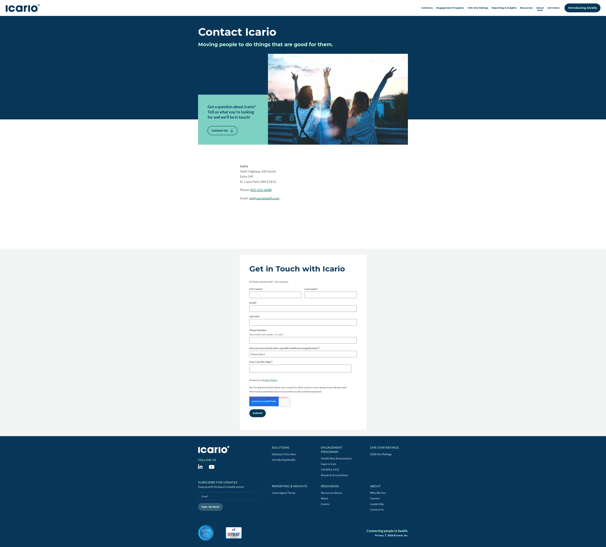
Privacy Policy (269, 380)
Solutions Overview (284, 454)
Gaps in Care (328, 464)
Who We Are (378, 492)
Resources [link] (526, 7)
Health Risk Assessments (336, 458)
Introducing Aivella (582, 8)
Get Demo (553, 7)
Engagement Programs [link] (450, 7)
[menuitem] (200, 466)
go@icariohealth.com (264, 198)
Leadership (377, 504)
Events (325, 504)
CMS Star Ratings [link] (477, 7)
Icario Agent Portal (283, 492)
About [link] (540, 7)
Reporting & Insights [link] (504, 7)
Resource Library (331, 492)
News (324, 498)
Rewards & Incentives (334, 475)
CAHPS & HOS (330, 469)
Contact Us (219, 130)
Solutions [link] (427, 7)
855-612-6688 (261, 190)
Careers (375, 498)
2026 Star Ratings (381, 454)
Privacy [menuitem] (379, 535)
